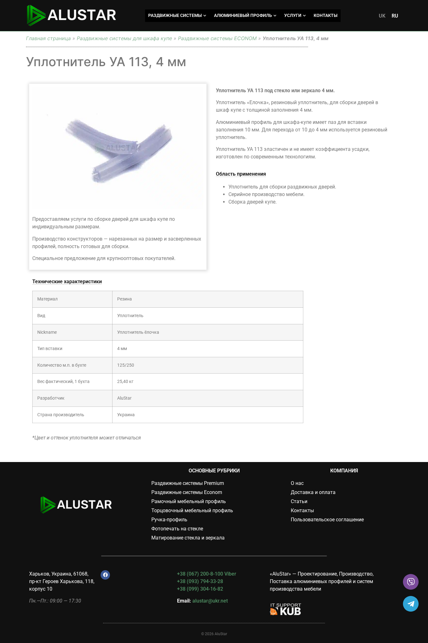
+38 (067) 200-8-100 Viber (206, 574)
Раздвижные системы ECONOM (217, 38)
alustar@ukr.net (210, 601)
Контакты (325, 15)
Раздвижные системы (175, 15)
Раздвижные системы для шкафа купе (124, 38)
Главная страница (48, 38)
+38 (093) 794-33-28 (200, 581)
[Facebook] (105, 575)
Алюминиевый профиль (243, 15)
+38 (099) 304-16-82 (200, 589)
